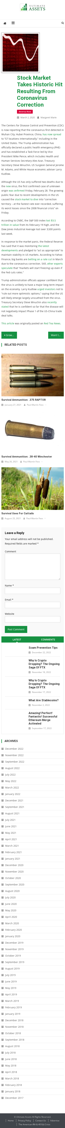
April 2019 (11, 994)
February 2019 (13, 1007)
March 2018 (12, 1078)
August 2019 (12, 968)
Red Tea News (52, 323)
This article (7, 323)
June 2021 (11, 826)
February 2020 (13, 929)
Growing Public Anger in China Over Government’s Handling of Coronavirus (11, 335)
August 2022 (12, 768)
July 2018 (10, 1052)
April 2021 (11, 839)
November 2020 (14, 871)
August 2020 (12, 891)
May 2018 (10, 1065)
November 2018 (14, 1026)
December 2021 (14, 800)
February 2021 (13, 852)
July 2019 (10, 975)
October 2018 (13, 1033)
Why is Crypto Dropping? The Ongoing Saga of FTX (44, 664)
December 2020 (14, 865)
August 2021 (12, 813)
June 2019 (11, 981)
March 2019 (12, 1001)
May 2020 (10, 910)
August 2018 (12, 1046)
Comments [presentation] (48, 639)
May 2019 (10, 988)
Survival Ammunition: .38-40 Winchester (26, 456)
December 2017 (14, 1098)
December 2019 (14, 942)
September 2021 (14, 807)
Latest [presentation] (17, 639)
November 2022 (14, 755)
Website (9, 613)
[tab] (17, 639)
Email (9, 599)
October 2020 (13, 878)
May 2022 (10, 781)
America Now (25, 111)
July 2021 (10, 819)
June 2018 (11, 1059)
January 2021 (12, 858)
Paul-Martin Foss (35, 404)
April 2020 (11, 916)
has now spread (52, 134)
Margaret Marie (49, 117)
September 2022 (14, 761)
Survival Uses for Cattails (17, 513)
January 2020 (12, 936)
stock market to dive (26, 199)
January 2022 (12, 794)
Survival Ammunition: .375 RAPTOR (23, 399)
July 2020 (10, 897)
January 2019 (12, 1013)
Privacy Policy (24, 1120)
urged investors (46, 289)
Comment (10, 551)
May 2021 (10, 832)
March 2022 (12, 787)
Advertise (54, 1120)
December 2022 (14, 748)
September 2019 (14, 962)
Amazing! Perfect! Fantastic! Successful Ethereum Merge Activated (43, 718)
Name (9, 585)
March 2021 (12, 845)
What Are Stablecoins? (44, 700)
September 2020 (14, 884)
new (8, 186)
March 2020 (12, 923)
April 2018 (11, 1072)
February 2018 (13, 1085)
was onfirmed (17, 190)
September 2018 (14, 1039)
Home (11, 1120)
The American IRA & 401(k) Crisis (34, 1124)
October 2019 (13, 955)
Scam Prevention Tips (43, 647)
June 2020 (11, 904)
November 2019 (14, 949)
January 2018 (12, 1091)
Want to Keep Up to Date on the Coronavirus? (57, 335)
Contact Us (40, 1120)
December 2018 (14, 1020)
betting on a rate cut (40, 259)
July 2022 (10, 774)
